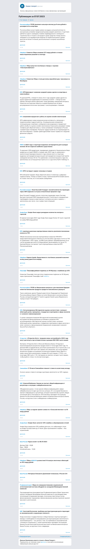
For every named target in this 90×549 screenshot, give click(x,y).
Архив (31, 20)
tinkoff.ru (46, 276)
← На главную (23, 20)
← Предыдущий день (25, 536)
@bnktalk (22, 45)
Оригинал (68, 47)
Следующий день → (65, 536)
